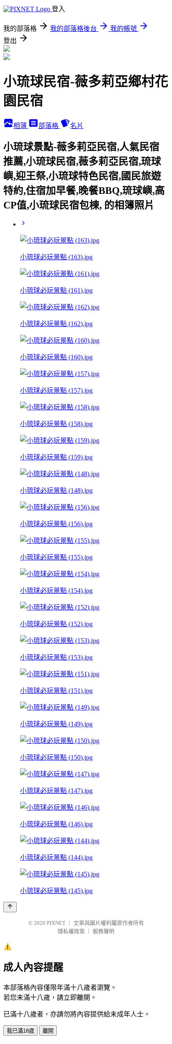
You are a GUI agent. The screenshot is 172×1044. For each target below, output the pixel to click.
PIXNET (56, 923)
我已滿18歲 (20, 1031)
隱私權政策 (71, 931)
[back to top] (10, 907)
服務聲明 (103, 931)
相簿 (20, 125)
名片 (76, 125)
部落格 (49, 125)
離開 (48, 1031)
